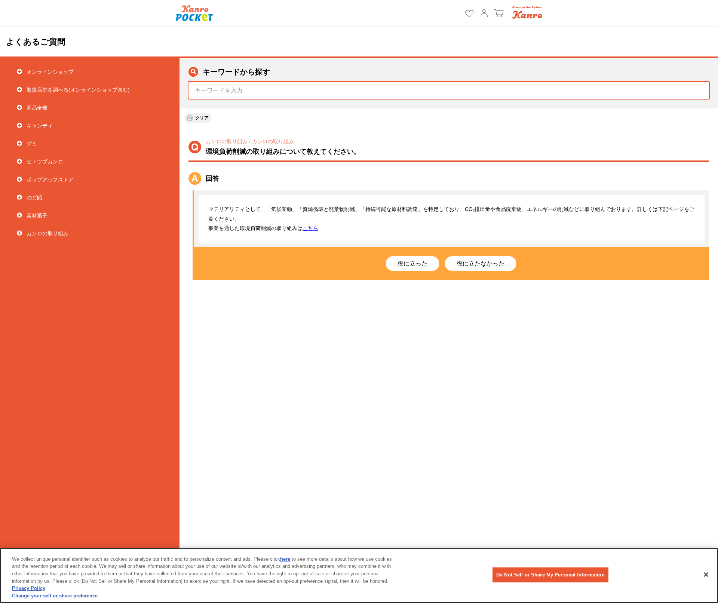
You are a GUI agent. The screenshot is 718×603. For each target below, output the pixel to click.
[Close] (706, 574)
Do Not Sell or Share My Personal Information (550, 575)
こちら (310, 228)
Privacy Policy (28, 588)
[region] (359, 575)
